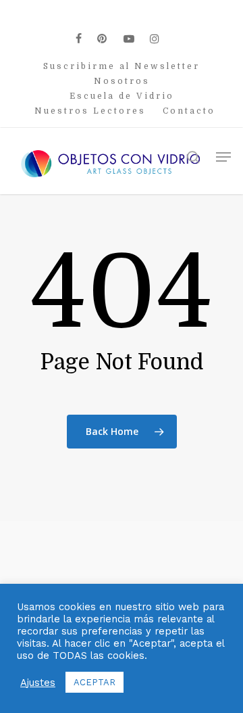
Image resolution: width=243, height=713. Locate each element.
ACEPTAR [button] (94, 682)
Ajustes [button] (37, 682)
